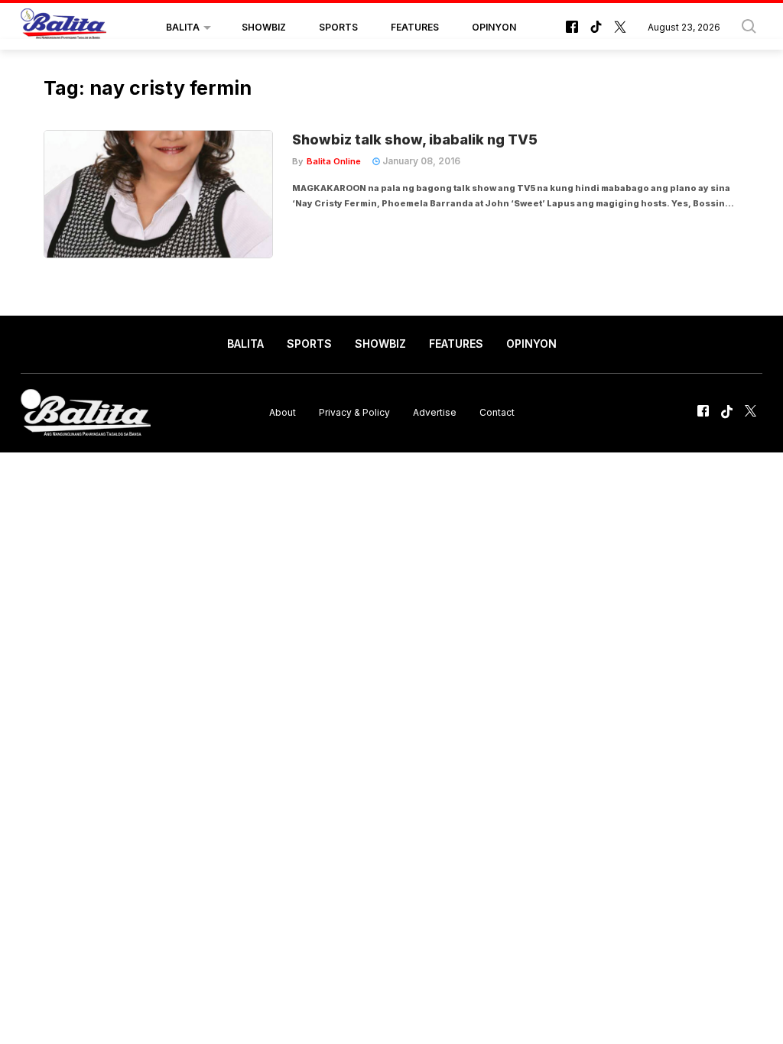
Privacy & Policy (354, 412)
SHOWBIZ (264, 27)
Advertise (434, 412)
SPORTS (338, 27)
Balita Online (334, 161)
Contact (497, 412)
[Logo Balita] (63, 27)
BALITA (183, 27)
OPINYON (494, 27)
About (282, 412)
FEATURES (415, 27)
